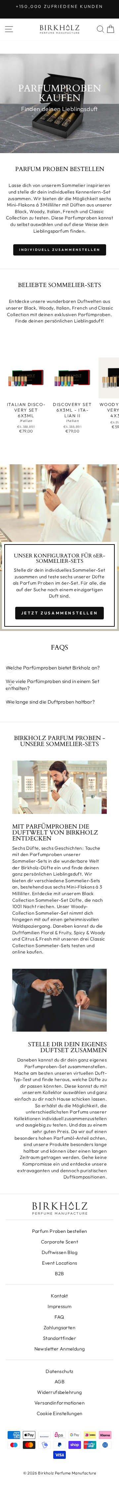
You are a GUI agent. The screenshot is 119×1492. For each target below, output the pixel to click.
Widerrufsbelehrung (59, 1392)
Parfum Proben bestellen (59, 1231)
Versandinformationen (59, 1403)
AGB (59, 1382)
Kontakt (59, 1296)
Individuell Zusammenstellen (59, 250)
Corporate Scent (59, 1242)
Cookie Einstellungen (60, 1413)
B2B (59, 1274)
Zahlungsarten (59, 1328)
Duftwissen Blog (59, 1252)
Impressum (60, 1306)
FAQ (59, 1317)
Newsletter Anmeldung (59, 1349)
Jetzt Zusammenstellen (59, 612)
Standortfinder (59, 1338)
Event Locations (59, 1263)
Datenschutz (59, 1371)
